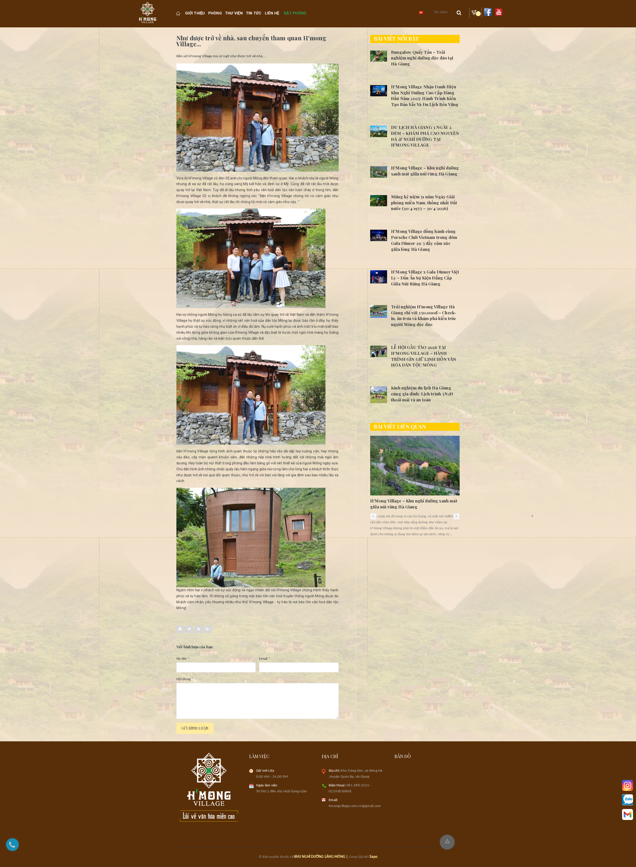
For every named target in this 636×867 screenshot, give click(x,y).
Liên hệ (272, 13)
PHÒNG (215, 13)
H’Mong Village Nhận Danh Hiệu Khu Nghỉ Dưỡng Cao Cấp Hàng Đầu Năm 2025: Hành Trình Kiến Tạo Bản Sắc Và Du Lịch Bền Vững (424, 95)
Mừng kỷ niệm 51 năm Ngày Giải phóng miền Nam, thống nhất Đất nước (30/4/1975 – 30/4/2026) (424, 202)
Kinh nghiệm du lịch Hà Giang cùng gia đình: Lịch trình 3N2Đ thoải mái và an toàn (422, 393)
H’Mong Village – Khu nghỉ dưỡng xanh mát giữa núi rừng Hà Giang (425, 170)
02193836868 (340, 791)
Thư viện (234, 13)
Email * (264, 659)
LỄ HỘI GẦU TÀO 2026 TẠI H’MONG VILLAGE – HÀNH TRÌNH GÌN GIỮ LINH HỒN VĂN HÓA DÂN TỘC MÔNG (423, 356)
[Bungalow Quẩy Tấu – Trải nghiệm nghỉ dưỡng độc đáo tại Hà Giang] (378, 56)
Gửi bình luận (194, 728)
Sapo (373, 857)
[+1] (208, 629)
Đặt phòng (295, 13)
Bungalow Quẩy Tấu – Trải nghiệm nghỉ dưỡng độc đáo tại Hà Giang (422, 58)
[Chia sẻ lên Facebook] (180, 629)
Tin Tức (254, 13)
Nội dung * (184, 679)
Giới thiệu (195, 13)
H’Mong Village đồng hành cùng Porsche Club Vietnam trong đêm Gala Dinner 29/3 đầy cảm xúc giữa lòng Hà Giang (424, 240)
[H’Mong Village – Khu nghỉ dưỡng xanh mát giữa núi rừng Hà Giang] (378, 172)
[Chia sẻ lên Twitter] (189, 629)
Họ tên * (182, 659)
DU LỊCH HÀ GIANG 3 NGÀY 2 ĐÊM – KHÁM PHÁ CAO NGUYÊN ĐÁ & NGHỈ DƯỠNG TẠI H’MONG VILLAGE (425, 136)
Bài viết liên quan (400, 426)
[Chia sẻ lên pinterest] (198, 629)
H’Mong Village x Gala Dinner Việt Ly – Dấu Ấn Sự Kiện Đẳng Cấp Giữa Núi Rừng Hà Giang (425, 277)
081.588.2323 (357, 785)
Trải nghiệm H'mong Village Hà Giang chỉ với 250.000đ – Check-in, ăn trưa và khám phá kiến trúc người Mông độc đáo (423, 315)
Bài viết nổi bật (396, 38)
